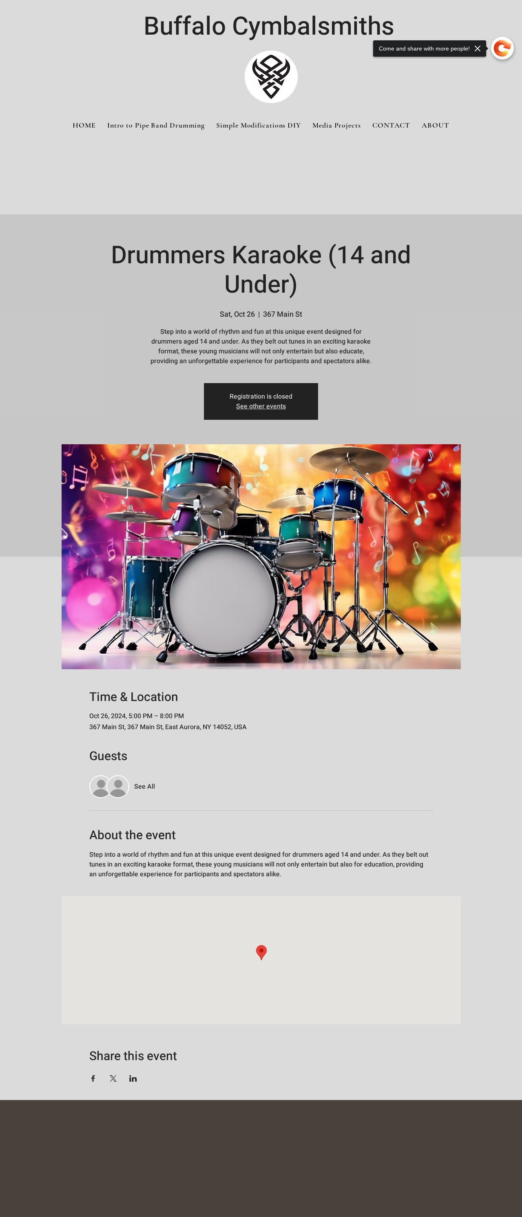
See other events (261, 406)
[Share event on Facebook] (93, 1078)
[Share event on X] (113, 1078)
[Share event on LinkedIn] (133, 1078)
